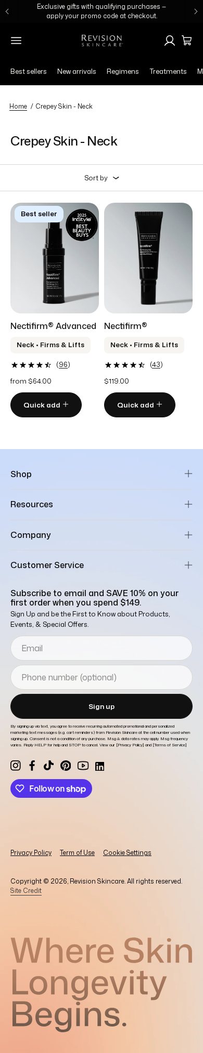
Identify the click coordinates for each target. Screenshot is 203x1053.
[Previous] (7, 11)
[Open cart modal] (187, 40)
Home (18, 106)
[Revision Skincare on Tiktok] (49, 765)
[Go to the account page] (169, 40)
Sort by (96, 177)
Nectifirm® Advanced (53, 326)
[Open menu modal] (16, 40)
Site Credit (26, 890)
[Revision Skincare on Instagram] (15, 765)
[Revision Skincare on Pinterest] (65, 765)
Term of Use (77, 852)
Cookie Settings (127, 852)
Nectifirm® (125, 326)
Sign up (101, 706)
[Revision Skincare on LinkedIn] (99, 765)
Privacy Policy (31, 852)
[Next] (196, 11)
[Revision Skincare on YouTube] (83, 765)
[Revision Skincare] (101, 40)
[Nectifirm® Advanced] (54, 258)
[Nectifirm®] (148, 258)
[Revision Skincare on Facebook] (32, 765)
